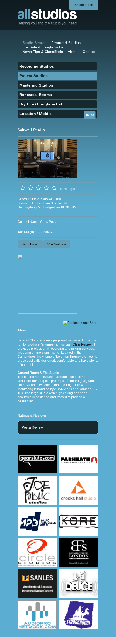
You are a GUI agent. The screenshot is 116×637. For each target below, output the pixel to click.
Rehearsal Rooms (35, 94)
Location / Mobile (35, 113)
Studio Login (83, 5)
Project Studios (33, 76)
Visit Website (56, 244)
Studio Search (34, 43)
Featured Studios (66, 43)
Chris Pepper (82, 344)
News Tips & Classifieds (42, 51)
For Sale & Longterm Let (43, 47)
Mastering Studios (36, 85)
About (73, 51)
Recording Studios (36, 66)
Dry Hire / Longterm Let (40, 104)
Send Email (30, 244)
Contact (89, 51)
